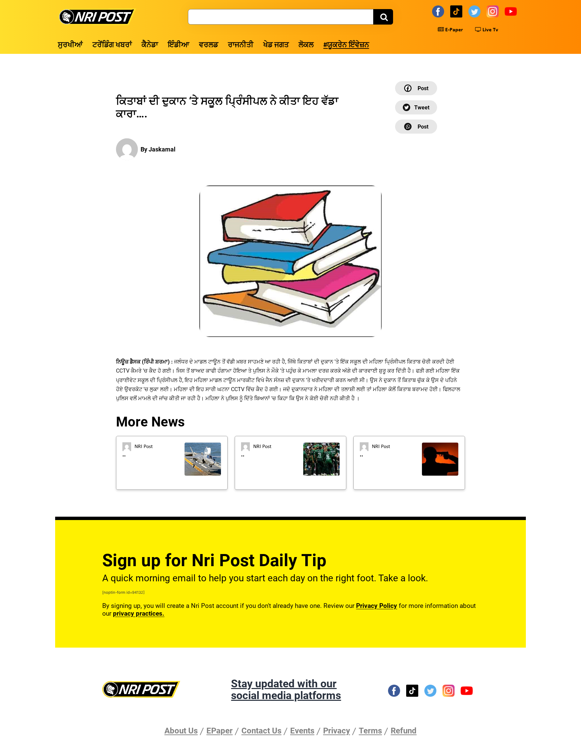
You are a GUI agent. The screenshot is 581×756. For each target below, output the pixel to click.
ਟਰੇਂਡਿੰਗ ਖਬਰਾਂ (112, 45)
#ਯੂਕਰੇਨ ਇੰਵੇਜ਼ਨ (346, 45)
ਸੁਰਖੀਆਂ (70, 45)
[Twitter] (475, 11)
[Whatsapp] (416, 126)
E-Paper (453, 30)
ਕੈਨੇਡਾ (150, 45)
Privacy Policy (376, 606)
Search (383, 17)
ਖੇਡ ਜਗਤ (276, 45)
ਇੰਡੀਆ (178, 45)
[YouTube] (512, 11)
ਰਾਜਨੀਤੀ (241, 45)
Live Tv (489, 30)
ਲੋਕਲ (306, 45)
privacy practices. (138, 613)
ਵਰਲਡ (208, 45)
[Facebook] (439, 11)
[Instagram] (494, 11)
